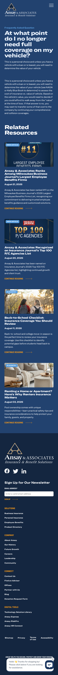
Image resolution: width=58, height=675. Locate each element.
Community (10, 563)
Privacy (21, 638)
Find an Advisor (12, 580)
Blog (6, 594)
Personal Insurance (13, 518)
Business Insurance (13, 513)
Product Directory (13, 527)
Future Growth (11, 549)
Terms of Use (33, 638)
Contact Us (9, 576)
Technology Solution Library (18, 612)
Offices (7, 585)
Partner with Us (12, 590)
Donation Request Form (16, 599)
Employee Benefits (13, 522)
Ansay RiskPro (11, 621)
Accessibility (47, 638)
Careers (8, 554)
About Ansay (10, 540)
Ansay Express (11, 617)
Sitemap (9, 638)
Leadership (9, 558)
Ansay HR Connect (13, 626)
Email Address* (10, 488)
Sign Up (7, 499)
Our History (10, 545)
